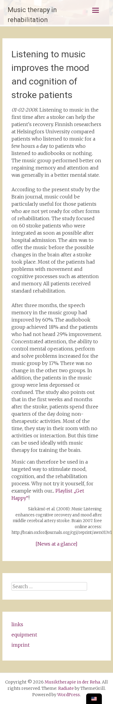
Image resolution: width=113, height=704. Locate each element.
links (17, 624)
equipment (24, 635)
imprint (20, 645)
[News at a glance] (56, 544)
